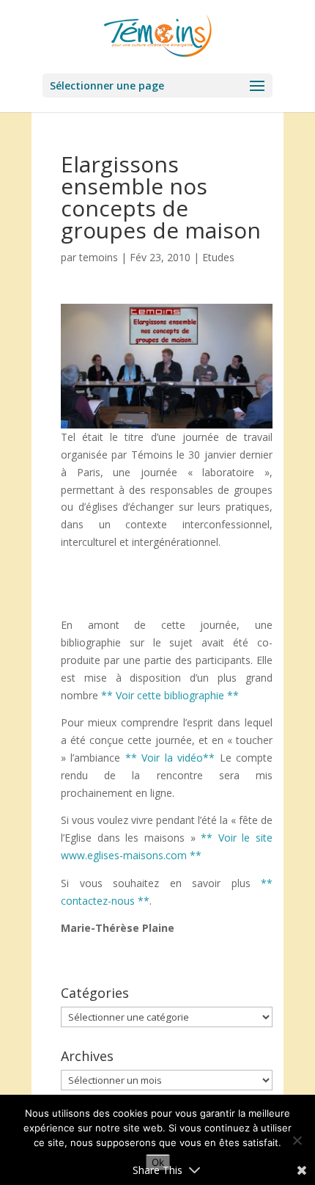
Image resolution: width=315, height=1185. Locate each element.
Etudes (218, 257)
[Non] (296, 1140)
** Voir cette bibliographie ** (170, 695)
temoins (98, 257)
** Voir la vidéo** (172, 758)
